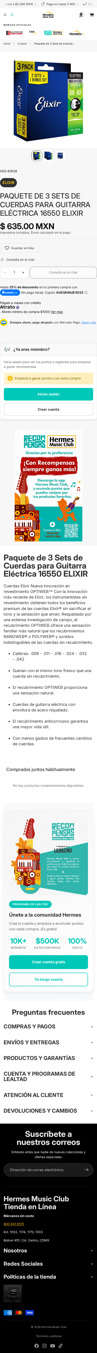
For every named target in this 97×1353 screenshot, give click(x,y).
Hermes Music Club (53, 1327)
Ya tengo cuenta (49, 979)
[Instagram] (44, 1346)
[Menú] (5, 15)
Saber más (88, 322)
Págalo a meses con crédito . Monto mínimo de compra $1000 (31, 307)
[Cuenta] (82, 15)
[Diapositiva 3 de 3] (60, 156)
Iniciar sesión (48, 394)
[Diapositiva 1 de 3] (37, 156)
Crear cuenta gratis (48, 962)
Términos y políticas (48, 1336)
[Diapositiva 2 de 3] (48, 156)
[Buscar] (15, 15)
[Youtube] (52, 1346)
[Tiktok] (60, 1346)
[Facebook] (36, 1346)
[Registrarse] (86, 1170)
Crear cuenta (48, 409)
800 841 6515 (14, 1224)
